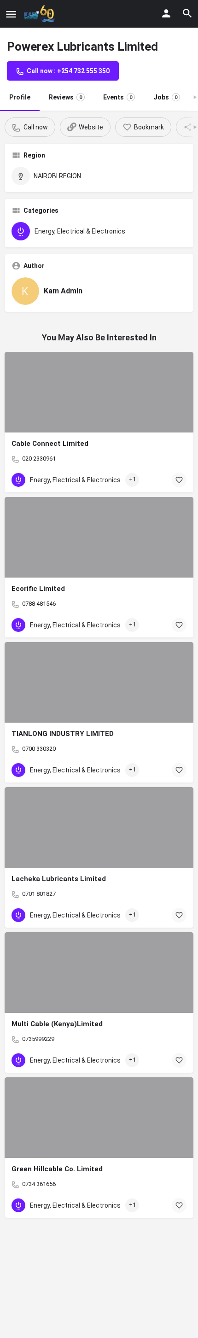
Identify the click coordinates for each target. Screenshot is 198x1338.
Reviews (65, 97)
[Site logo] (41, 14)
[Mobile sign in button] (166, 13)
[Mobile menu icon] (11, 14)
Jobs (165, 97)
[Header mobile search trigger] (187, 13)
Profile (19, 97)
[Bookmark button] (179, 480)
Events (117, 97)
